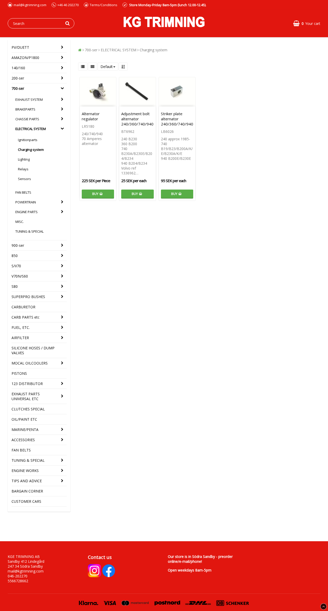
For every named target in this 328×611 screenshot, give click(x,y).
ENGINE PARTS (26, 212)
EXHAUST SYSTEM (29, 99)
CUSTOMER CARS (26, 501)
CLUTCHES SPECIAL (28, 409)
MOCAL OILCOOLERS (30, 363)
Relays (23, 169)
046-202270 (17, 576)
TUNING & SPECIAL (29, 231)
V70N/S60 (20, 276)
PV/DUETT (20, 47)
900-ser (18, 245)
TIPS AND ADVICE (27, 480)
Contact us (100, 557)
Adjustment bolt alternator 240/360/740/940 (137, 118)
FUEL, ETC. (21, 327)
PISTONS (19, 373)
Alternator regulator (91, 116)
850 (15, 255)
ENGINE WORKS (25, 470)
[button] (306, 23)
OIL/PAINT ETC (24, 419)
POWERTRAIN (25, 202)
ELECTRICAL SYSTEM (30, 128)
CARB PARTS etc (25, 317)
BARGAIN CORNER (27, 491)
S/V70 (16, 265)
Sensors (24, 178)
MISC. (19, 221)
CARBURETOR (23, 306)
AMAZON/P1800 (25, 57)
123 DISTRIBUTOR (27, 383)
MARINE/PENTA (25, 429)
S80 (15, 286)
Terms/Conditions (103, 5)
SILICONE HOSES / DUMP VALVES (33, 350)
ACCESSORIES (23, 439)
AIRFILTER (20, 337)
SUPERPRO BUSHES (28, 296)
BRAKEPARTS (25, 109)
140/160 (18, 67)
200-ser (18, 78)
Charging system (31, 149)
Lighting (24, 159)
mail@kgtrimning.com (30, 5)
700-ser (18, 88)
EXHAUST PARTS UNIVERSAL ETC (26, 396)
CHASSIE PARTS (27, 119)
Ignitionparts (27, 139)
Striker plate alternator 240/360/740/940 (177, 118)
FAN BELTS (23, 192)
